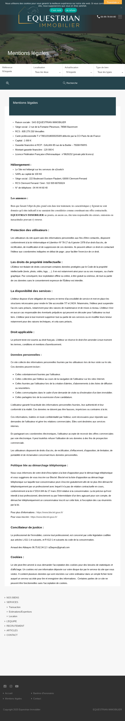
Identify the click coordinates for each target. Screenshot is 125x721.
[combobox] (46, 73)
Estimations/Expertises (20, 611)
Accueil (8, 693)
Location (13, 616)
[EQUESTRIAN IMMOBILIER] (49, 29)
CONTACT (12, 635)
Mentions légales (13, 698)
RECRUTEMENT (15, 626)
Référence (7, 67)
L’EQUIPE (12, 621)
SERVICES (12, 602)
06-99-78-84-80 (108, 17)
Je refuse (70, 10)
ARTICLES (12, 630)
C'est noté (56, 10)
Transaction (14, 607)
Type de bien (102, 67)
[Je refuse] (121, 7)
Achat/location (71, 67)
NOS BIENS (13, 597)
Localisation (39, 67)
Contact (37, 698)
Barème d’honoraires (43, 693)
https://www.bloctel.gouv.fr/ (49, 512)
